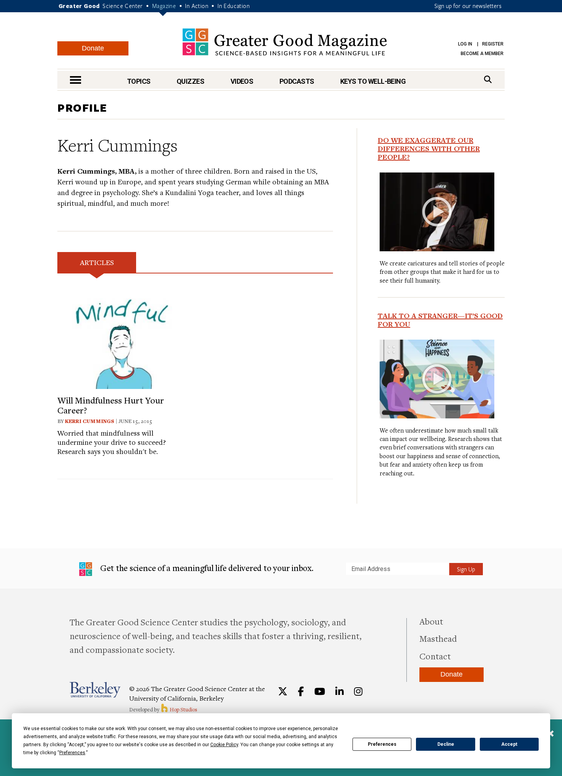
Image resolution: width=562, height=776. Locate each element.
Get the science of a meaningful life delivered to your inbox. (205, 567)
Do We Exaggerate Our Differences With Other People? (429, 148)
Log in (465, 44)
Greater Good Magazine (284, 41)
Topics (139, 81)
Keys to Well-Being (373, 81)
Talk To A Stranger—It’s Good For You (440, 320)
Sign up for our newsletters (468, 6)
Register (493, 44)
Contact (435, 656)
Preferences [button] (72, 752)
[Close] (550, 734)
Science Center (122, 6)
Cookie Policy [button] (224, 744)
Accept (509, 744)
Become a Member (482, 53)
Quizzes (190, 81)
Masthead (438, 638)
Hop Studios (183, 709)
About (431, 621)
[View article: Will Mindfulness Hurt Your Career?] (123, 342)
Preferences (382, 744)
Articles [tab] (97, 262)
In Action (196, 6)
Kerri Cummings (89, 421)
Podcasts (296, 81)
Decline (445, 744)
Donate (93, 48)
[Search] (488, 79)
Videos (242, 81)
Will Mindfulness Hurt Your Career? (110, 405)
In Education (234, 6)
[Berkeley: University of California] (95, 690)
